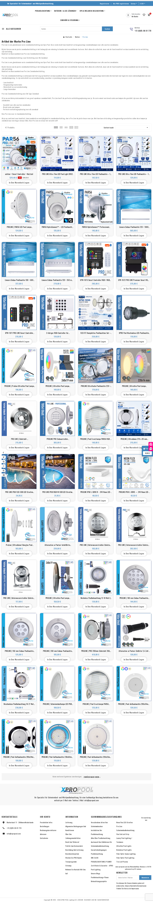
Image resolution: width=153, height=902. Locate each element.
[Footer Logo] (76, 790)
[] (61, 127)
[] (66, 127)
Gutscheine (44, 838)
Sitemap (68, 865)
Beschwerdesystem (72, 854)
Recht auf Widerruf (72, 842)
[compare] (24, 167)
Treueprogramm (71, 861)
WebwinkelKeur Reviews (137, 866)
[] (71, 127)
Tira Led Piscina (122, 861)
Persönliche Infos (46, 822)
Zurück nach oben (91, 777)
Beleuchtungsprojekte (99, 881)
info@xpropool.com (14, 833)
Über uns (68, 834)
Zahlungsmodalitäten (72, 838)
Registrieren (104, 3)
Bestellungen (44, 826)
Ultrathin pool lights (123, 846)
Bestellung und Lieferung (74, 850)
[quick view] (19, 167)
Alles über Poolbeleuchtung (100, 838)
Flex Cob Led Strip (122, 834)
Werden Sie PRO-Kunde (73, 857)
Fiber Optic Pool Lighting (125, 857)
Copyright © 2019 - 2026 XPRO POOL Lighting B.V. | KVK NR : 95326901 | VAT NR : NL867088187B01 (76, 900)
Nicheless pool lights (124, 850)
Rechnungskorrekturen (48, 830)
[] (55, 127)
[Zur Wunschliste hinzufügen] (14, 167)
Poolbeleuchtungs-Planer (100, 877)
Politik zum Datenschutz (74, 846)
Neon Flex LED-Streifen (124, 822)
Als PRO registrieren (121, 3)
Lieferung (68, 822)
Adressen (43, 834)
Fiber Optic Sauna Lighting (126, 854)
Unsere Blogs (95, 873)
